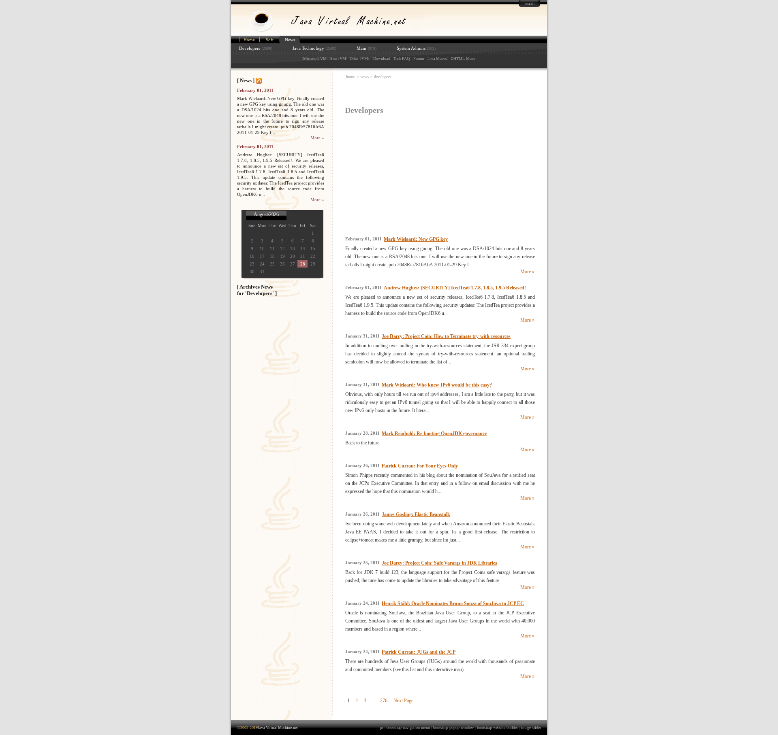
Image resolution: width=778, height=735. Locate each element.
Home (249, 39)
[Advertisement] (438, 92)
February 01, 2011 (255, 90)
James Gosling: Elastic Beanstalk (416, 514)
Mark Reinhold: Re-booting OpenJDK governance (434, 433)
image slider (531, 727)
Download (381, 58)
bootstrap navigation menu (408, 727)
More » (317, 137)
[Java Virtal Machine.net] (328, 33)
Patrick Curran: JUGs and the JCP (418, 652)
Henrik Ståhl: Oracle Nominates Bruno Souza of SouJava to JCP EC (453, 603)
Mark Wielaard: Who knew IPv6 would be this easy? (437, 385)
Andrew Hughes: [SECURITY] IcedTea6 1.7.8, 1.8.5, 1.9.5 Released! (455, 288)
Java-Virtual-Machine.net (278, 727)
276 (383, 700)
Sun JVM (338, 58)
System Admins (411, 48)
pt (381, 727)
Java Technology (308, 48)
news (365, 76)
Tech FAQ (401, 58)
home (350, 76)
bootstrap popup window (453, 727)
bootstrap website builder (497, 727)
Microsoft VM (315, 58)
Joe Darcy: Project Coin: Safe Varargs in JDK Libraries (439, 563)
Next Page (403, 700)
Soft (270, 39)
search (529, 3)
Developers (249, 48)
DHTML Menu (463, 58)
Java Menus (437, 58)
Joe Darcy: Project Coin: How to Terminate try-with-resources (446, 336)
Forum (418, 58)
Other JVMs (360, 58)
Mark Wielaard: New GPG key (416, 239)
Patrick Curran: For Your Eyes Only (420, 466)
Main (361, 48)
